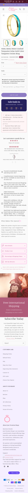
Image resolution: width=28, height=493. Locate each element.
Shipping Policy (7, 354)
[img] (14, 141)
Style (2, 71)
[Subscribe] (23, 343)
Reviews (5, 394)
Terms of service (19, 488)
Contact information (19, 490)
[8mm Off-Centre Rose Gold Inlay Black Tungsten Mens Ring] (15, 157)
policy (6, 197)
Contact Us (6, 372)
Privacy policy (10, 488)
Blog (4, 398)
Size (14, 63)
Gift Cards (6, 376)
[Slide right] (26, 43)
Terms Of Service (7, 409)
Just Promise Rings (11, 485)
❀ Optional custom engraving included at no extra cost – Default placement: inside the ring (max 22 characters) (13, 81)
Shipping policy (9, 490)
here (23, 215)
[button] (3, 9)
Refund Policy (7, 357)
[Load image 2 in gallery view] (14, 43)
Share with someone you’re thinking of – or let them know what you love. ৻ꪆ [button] (14, 268)
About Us (5, 390)
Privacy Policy (10, 338)
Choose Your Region (8, 380)
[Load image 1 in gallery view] (7, 43)
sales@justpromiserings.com (13, 455)
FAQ (4, 361)
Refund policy (21, 485)
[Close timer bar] (26, 1)
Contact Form (9, 457)
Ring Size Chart (7, 365)
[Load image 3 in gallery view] (21, 43)
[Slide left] (1, 43)
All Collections (7, 402)
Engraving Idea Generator (10, 369)
